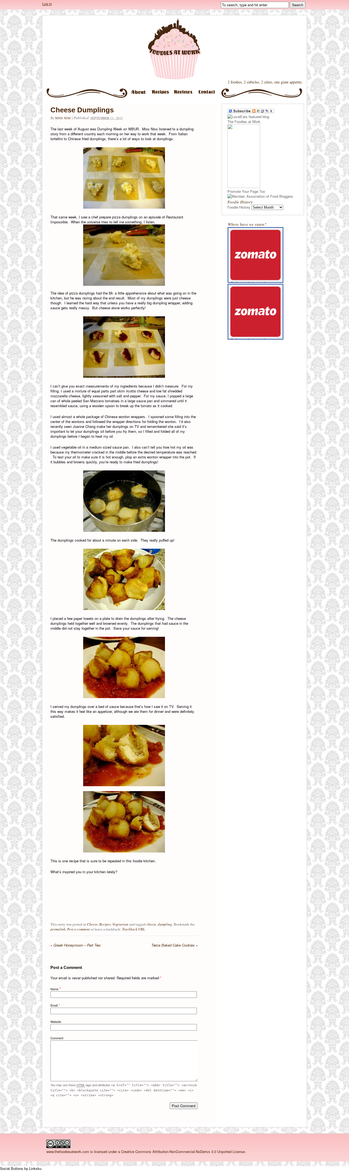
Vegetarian (120, 924)
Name (54, 989)
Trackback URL (133, 929)
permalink (57, 929)
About (138, 94)
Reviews (184, 94)
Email (54, 1005)
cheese (151, 924)
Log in (47, 3)
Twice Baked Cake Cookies (174, 945)
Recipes (161, 94)
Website (55, 1021)
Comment (56, 1038)
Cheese (92, 924)
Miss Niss (63, 118)
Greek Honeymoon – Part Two (75, 945)
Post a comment (78, 929)
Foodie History (238, 207)
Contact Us (209, 94)
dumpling (165, 924)
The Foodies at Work (174, 49)
